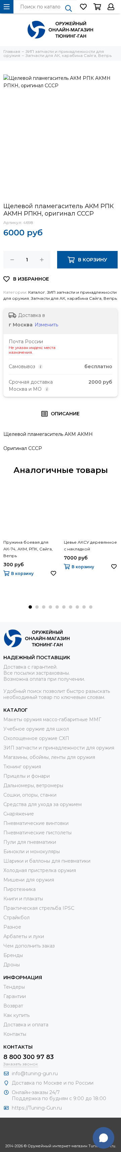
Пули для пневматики (29, 842)
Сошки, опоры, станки (29, 795)
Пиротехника (19, 889)
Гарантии (14, 996)
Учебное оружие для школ (36, 729)
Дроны (11, 965)
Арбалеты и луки (23, 936)
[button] (30, 607)
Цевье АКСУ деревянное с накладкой (90, 545)
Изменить (46, 325)
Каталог (36, 292)
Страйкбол (16, 918)
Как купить (16, 1015)
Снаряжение (18, 814)
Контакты (14, 1034)
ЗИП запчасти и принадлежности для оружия (58, 748)
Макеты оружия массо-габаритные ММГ (52, 719)
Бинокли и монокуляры (31, 852)
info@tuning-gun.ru (35, 1073)
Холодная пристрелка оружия (39, 870)
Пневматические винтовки (36, 823)
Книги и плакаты (23, 899)
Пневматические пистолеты (37, 833)
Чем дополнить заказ (29, 946)
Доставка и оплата (25, 1025)
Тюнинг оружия (22, 767)
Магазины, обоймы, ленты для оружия (49, 757)
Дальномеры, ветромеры (33, 785)
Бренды (13, 955)
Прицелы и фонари (26, 776)
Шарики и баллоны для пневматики (46, 861)
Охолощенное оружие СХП (36, 738)
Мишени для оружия (28, 880)
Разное (12, 927)
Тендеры (14, 987)
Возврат (13, 1006)
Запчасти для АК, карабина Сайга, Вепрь (74, 298)
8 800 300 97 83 (28, 1057)
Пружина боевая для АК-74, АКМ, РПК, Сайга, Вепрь (28, 549)
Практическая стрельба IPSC (38, 908)
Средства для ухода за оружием (42, 804)
